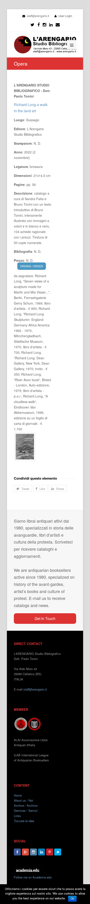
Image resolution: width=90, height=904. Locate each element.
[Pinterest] (49, 852)
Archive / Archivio (26, 805)
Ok (72, 898)
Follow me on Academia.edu (33, 877)
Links (17, 816)
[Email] (58, 24)
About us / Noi (23, 800)
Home (18, 795)
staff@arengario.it (35, 689)
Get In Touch (45, 618)
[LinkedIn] (51, 24)
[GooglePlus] (25, 852)
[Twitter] (32, 24)
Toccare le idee (24, 821)
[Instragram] (44, 24)
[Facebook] (38, 24)
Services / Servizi (26, 810)
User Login (65, 16)
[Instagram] (33, 852)
